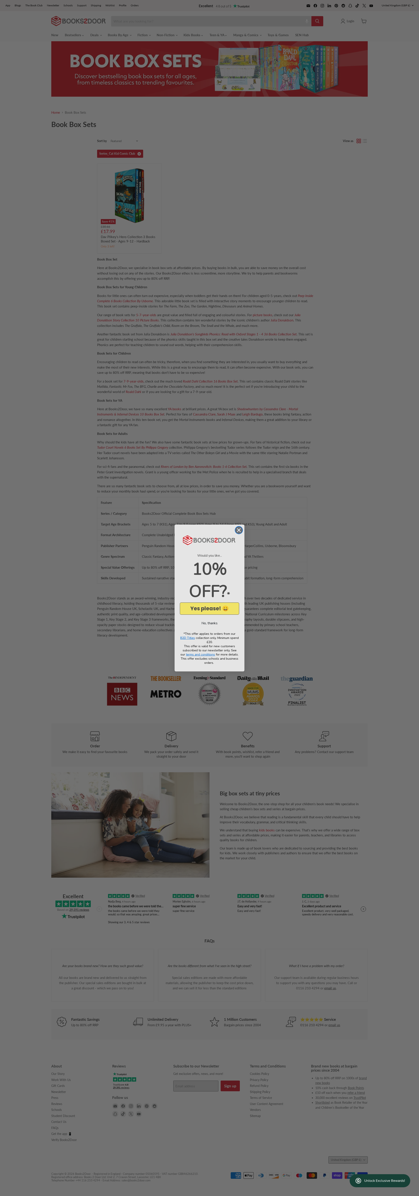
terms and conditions (200, 654)
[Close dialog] (239, 530)
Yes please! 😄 (209, 608)
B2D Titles (187, 638)
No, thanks (209, 623)
